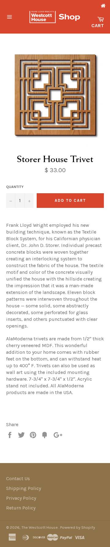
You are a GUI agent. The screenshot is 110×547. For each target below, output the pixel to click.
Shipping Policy (23, 488)
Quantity (15, 187)
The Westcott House (40, 527)
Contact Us (18, 478)
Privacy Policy (21, 498)
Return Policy (20, 508)
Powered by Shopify (77, 527)
